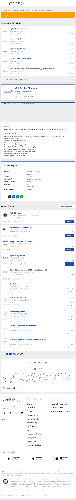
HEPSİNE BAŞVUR (66, 206)
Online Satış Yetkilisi (18, 312)
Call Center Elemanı (33, 171)
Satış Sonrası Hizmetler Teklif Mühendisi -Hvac (28, 339)
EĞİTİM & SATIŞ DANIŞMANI (20, 59)
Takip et (39, 369)
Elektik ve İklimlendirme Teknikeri (23, 326)
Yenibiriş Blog (32, 423)
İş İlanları (30, 404)
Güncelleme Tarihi (9, 187)
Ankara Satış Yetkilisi (18, 298)
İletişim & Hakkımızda (59, 404)
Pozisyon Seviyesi (9, 181)
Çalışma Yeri (7, 184)
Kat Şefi (13, 284)
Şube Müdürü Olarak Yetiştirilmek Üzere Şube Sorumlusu (32, 69)
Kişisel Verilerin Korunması (61, 411)
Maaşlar (30, 430)
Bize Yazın (5, 419)
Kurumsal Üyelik (33, 419)
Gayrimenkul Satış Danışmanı (21, 227)
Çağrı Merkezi (31, 176)
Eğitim (29, 174)
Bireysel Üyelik (32, 415)
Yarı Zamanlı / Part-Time (34, 179)
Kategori (6, 176)
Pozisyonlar (31, 437)
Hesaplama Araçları (34, 434)
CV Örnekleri (32, 426)
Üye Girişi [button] (30, 411)
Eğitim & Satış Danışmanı (19, 29)
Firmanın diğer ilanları (11, 388)
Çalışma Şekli (7, 179)
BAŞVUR (69, 221)
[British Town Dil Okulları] (8, 91)
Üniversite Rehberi (34, 445)
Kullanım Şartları (57, 408)
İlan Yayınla (31, 408)
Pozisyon (6, 171)
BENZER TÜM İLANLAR (14, 354)
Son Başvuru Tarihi (9, 189)
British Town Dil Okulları (25, 91)
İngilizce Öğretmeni (17, 39)
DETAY (68, 277)
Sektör (5, 174)
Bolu (28, 184)
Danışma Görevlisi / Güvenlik (21, 241)
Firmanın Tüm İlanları (14, 79)
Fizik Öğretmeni (16, 213)
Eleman (29, 181)
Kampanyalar (32, 441)
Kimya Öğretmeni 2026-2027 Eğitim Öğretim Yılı (28, 270)
